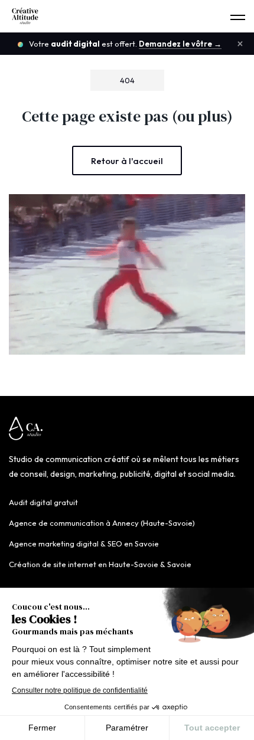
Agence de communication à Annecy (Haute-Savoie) (102, 523)
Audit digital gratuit (43, 502)
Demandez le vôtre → (180, 43)
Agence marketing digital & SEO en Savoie (84, 543)
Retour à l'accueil (127, 160)
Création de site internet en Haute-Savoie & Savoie (100, 564)
